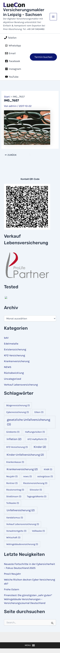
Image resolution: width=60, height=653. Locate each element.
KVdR (48, 469)
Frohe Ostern (11, 589)
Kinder (40, 447)
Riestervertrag (15, 489)
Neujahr (12, 476)
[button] (43, 57)
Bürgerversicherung (18, 405)
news (27, 476)
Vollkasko (38, 531)
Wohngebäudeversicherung (22, 544)
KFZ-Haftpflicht (37, 439)
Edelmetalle (11, 343)
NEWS (7, 367)
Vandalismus (14, 517)
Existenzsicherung (15, 349)
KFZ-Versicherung (14, 355)
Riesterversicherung (35, 483)
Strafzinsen (13, 496)
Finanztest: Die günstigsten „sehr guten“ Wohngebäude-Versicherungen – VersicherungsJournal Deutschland (28, 599)
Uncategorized (12, 378)
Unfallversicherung (21, 510)
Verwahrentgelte (16, 531)
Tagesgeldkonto (36, 496)
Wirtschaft (13, 537)
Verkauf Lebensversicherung (21, 384)
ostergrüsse (45, 476)
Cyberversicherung (17, 412)
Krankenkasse (15, 462)
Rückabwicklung (14, 372)
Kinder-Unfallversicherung (25, 454)
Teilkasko (12, 503)
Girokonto (12, 431)
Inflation (14, 439)
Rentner (12, 483)
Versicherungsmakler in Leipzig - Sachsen (23, 12)
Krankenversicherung (17, 361)
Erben (38, 412)
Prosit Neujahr (12, 573)
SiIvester (36, 489)
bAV (6, 337)
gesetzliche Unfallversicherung (28, 422)
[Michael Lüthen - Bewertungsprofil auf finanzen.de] (5, 297)
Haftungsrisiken (35, 431)
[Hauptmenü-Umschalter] (53, 16)
